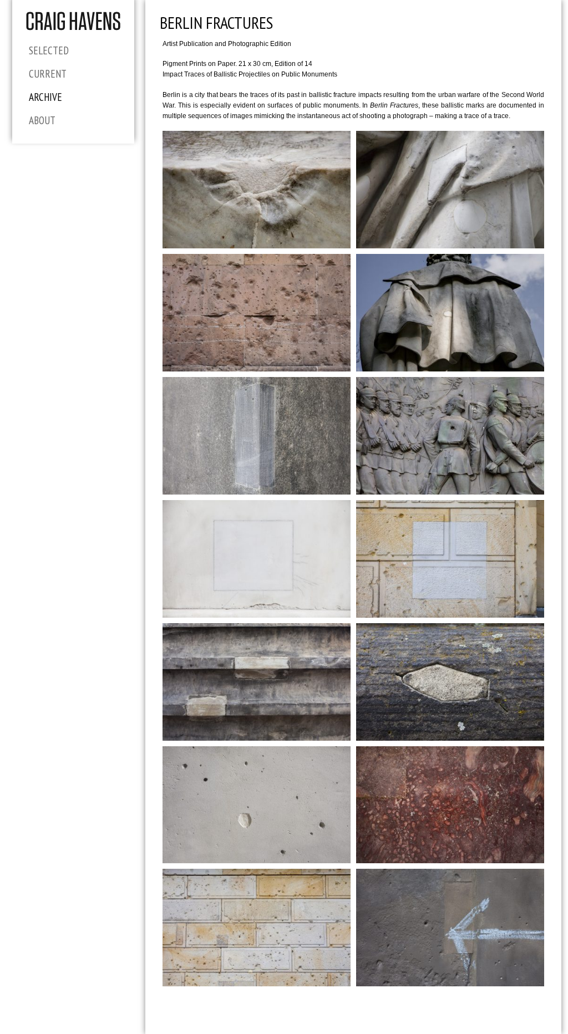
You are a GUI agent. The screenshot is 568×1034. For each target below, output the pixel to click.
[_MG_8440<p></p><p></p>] (257, 682)
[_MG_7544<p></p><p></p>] (450, 189)
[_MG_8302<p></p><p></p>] (257, 312)
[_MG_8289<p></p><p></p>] (257, 436)
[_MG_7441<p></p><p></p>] (450, 559)
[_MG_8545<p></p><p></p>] (450, 927)
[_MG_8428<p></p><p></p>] (450, 805)
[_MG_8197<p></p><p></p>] (450, 682)
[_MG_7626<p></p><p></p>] (257, 559)
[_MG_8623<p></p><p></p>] (450, 312)
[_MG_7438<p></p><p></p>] (257, 927)
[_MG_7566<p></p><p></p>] (257, 189)
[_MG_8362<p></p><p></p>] (257, 805)
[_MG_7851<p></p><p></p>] (450, 436)
